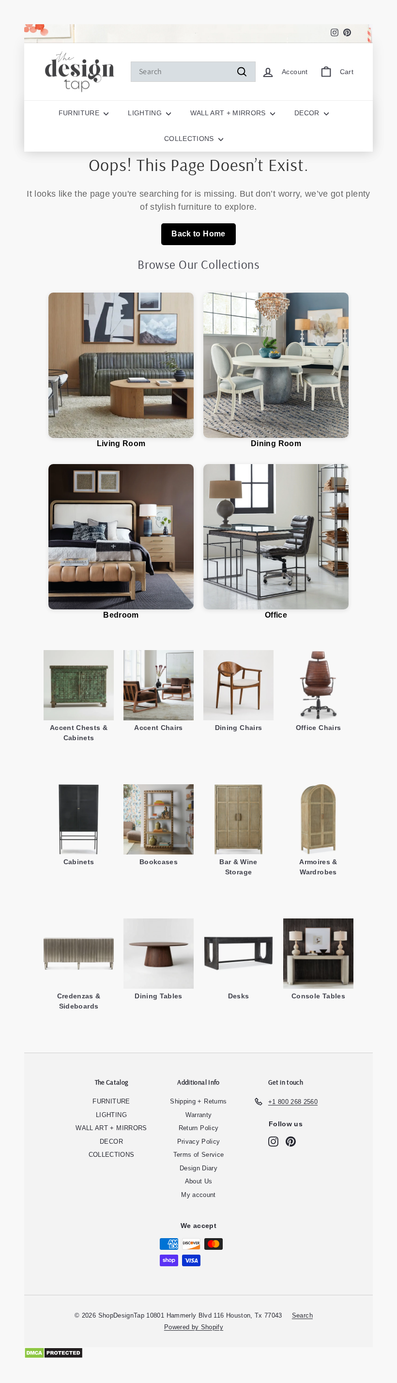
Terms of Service (198, 1154)
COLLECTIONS (190, 138)
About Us (199, 1181)
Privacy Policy (198, 1141)
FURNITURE (80, 113)
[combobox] (193, 72)
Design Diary (198, 1168)
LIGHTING (146, 113)
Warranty (198, 1115)
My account (198, 1194)
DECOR (307, 113)
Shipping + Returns (198, 1101)
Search (302, 1315)
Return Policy (199, 1128)
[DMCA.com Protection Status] (198, 1353)
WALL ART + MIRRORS (229, 113)
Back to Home (198, 234)
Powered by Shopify (193, 1327)
